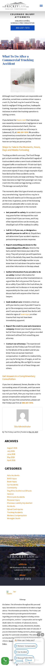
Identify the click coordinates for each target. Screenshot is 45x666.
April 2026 (11, 460)
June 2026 (11, 454)
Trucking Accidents (15, 512)
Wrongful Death (13, 518)
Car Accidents (12, 484)
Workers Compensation (17, 515)
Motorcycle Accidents (16, 497)
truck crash (21, 120)
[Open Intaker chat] (17, 665)
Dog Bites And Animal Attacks (19, 491)
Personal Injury (13, 500)
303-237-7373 (22, 28)
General (10, 494)
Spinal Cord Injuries (15, 509)
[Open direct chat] (38, 634)
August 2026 (12, 448)
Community (12, 487)
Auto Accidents (13, 475)
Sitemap (23, 599)
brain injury (25, 314)
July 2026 (11, 451)
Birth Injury (12, 478)
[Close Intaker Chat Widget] (42, 634)
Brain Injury (12, 481)
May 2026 (11, 457)
